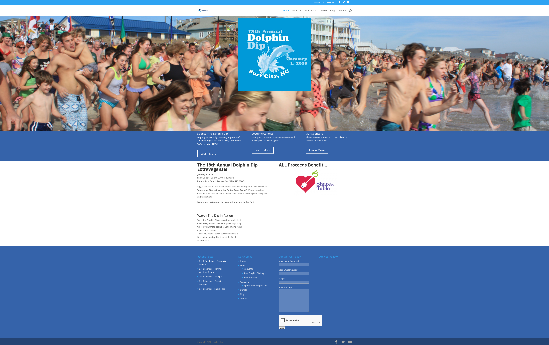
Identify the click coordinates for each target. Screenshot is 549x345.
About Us (248, 268)
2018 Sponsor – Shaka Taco (212, 289)
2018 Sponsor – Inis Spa (210, 276)
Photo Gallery (250, 277)
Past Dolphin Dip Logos (255, 273)
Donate (323, 10)
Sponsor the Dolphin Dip (255, 285)
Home (286, 10)
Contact (342, 10)
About (295, 10)
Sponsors (309, 10)
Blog (332, 10)
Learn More (208, 153)
